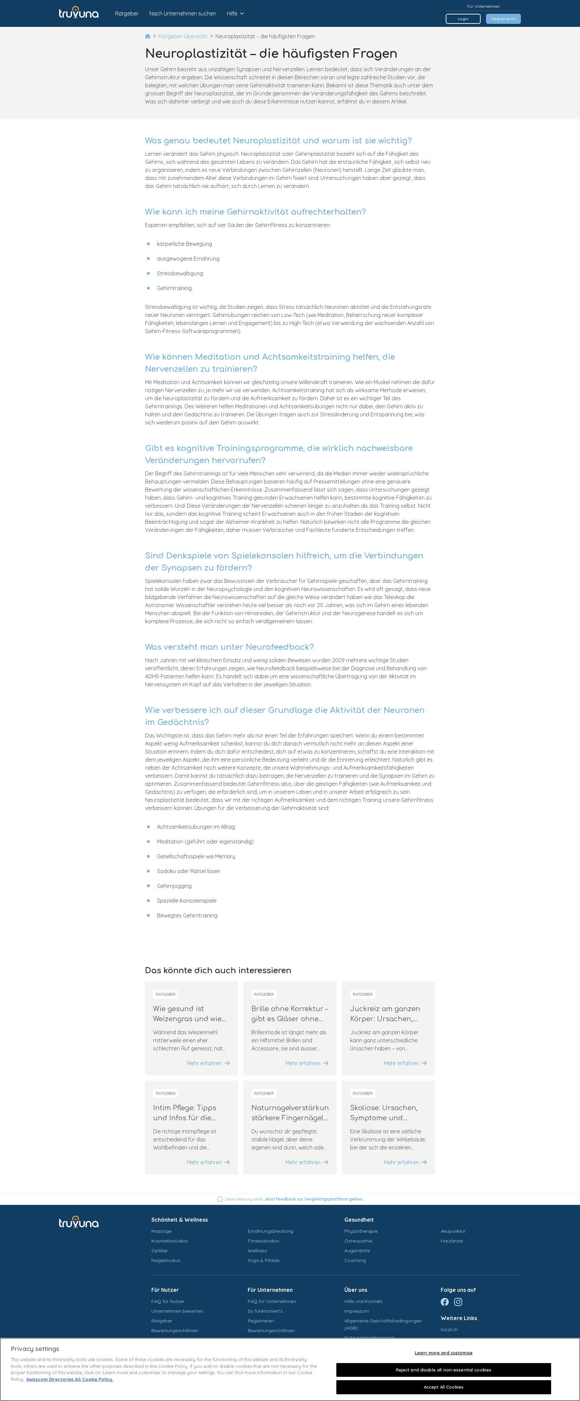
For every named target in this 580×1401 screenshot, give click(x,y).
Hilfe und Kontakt (363, 1301)
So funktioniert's (265, 1311)
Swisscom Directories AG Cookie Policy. (69, 1379)
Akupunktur (453, 1231)
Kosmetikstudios (169, 1241)
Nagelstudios (166, 1260)
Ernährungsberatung (270, 1231)
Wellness (257, 1251)
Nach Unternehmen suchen (182, 13)
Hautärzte (452, 1241)
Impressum (356, 1311)
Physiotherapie (361, 1231)
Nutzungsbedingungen (369, 1338)
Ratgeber (127, 13)
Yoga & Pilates (264, 1260)
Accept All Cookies (444, 1387)
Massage (161, 1231)
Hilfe (232, 13)
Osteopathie (358, 1241)
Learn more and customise (444, 1352)
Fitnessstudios (263, 1241)
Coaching (355, 1260)
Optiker (159, 1251)
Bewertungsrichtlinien (174, 1330)
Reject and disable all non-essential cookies (444, 1369)
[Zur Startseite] (83, 13)
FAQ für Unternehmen (272, 1301)
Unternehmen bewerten (177, 1311)
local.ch (449, 1329)
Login (463, 18)
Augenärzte (357, 1251)
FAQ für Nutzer (167, 1301)
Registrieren (503, 18)
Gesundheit (359, 1219)
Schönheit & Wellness (179, 1219)
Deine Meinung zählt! (294, 1199)
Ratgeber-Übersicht (182, 36)
